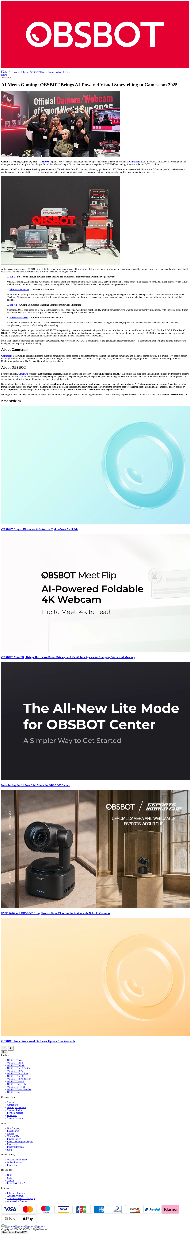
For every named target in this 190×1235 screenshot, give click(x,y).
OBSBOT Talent (15, 1060)
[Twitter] (40, 1226)
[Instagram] (20, 1226)
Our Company (14, 1128)
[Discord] (3, 1226)
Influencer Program (16, 1193)
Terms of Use (13, 1136)
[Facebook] (10, 1226)
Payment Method (15, 1113)
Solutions (25, 72)
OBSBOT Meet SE (16, 1086)
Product (5, 72)
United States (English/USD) (14, 1232)
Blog (9, 1149)
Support (52, 72)
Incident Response (15, 1147)
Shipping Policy (14, 1110)
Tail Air (13, 305)
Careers (10, 1133)
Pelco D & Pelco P (16, 1183)
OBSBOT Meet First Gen (19, 1089)
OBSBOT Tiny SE (16, 1076)
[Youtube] (30, 1226)
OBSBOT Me (13, 1092)
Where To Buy (63, 72)
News (4, 75)
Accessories (15, 72)
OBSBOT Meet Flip (16, 1084)
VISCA (10, 1180)
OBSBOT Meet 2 (15, 1081)
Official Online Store (17, 1159)
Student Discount (15, 1118)
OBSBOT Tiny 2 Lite (17, 1073)
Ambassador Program (17, 1201)
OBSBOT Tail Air (15, 1065)
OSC (9, 1175)
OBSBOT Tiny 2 (15, 1070)
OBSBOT (44, 161)
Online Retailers (14, 1162)
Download (12, 1115)
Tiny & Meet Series (19, 289)
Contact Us (12, 1105)
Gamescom (135, 161)
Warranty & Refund (16, 1107)
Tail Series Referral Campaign (21, 1198)
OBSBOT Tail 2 (15, 1062)
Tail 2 (12, 276)
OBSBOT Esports (39, 72)
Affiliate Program (15, 1196)
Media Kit (12, 1144)
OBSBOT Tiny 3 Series (18, 1068)
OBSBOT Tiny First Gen (19, 1078)
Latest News (13, 1131)
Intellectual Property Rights (20, 1141)
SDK (9, 1177)
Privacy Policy (14, 1139)
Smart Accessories (19, 317)
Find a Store (13, 1165)
